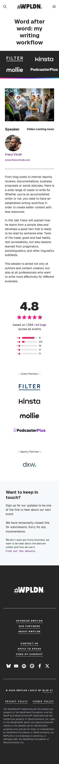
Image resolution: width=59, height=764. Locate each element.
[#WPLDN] (29, 6)
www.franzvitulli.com (17, 159)
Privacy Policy (16, 701)
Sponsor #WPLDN (29, 620)
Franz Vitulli (13, 154)
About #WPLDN (29, 631)
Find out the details (20, 551)
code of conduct (29, 654)
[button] (5, 6)
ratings (40, 325)
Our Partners (29, 626)
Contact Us (29, 643)
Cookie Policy (43, 701)
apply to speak (29, 648)
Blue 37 (47, 690)
